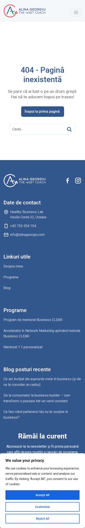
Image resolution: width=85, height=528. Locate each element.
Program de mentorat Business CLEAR (32, 320)
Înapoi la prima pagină (42, 111)
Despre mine (13, 266)
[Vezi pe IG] (78, 180)
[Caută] (69, 129)
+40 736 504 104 (23, 226)
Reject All (42, 518)
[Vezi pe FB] (67, 180)
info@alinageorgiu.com (27, 235)
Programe (11, 277)
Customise (42, 507)
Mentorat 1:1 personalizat (22, 347)
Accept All (42, 495)
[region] (42, 490)
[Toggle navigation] (76, 12)
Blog (6, 288)
